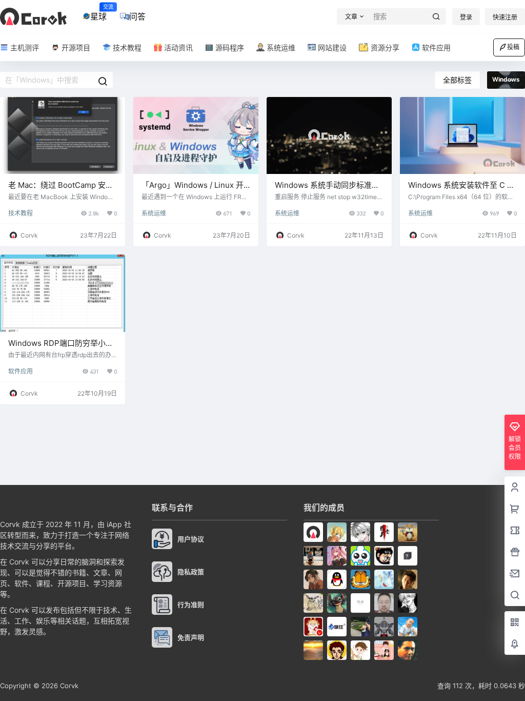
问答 (137, 16)
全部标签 (457, 79)
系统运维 (154, 213)
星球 (98, 13)
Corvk (68, 685)
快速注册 (505, 17)
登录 (466, 17)
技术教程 (20, 213)
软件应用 (20, 371)
